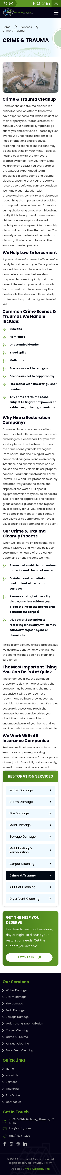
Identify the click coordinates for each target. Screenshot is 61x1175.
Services (26, 27)
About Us (12, 1075)
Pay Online (13, 1095)
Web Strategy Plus (37, 1169)
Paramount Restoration (33, 1159)
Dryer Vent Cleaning (24, 899)
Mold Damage (20, 825)
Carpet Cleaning (21, 864)
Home (7, 27)
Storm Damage (21, 802)
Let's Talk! (27, 957)
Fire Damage (19, 813)
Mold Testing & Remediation (20, 850)
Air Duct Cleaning (22, 887)
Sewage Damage (22, 836)
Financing (12, 1089)
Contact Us (13, 1102)
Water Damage (21, 790)
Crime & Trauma (22, 875)
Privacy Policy (42, 1163)
